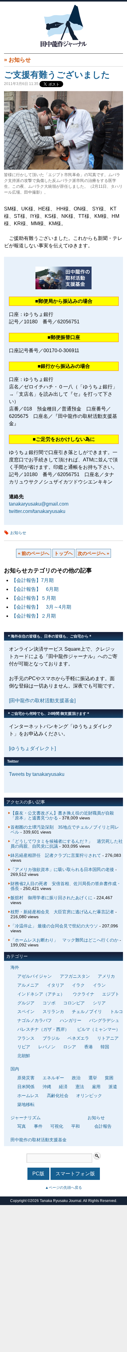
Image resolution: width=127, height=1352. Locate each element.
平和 (75, 1126)
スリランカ (53, 1011)
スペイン (26, 1011)
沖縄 (47, 1086)
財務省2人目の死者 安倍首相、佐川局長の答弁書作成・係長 (65, 886)
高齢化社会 (57, 1095)
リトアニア (108, 1038)
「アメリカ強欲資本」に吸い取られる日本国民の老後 (62, 869)
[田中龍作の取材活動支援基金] (42, 700)
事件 (38, 1126)
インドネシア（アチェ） (41, 994)
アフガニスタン (75, 976)
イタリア (55, 985)
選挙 (92, 1077)
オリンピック (89, 1095)
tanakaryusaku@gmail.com (38, 504)
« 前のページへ (33, 553)
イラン (99, 985)
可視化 (56, 1126)
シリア (99, 1002)
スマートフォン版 (75, 1173)
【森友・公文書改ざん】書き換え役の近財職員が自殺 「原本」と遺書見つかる (64, 815)
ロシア (69, 1046)
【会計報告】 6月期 (35, 589)
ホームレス (28, 1095)
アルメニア (28, 985)
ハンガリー (70, 1020)
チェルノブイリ (87, 1011)
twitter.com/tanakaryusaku (37, 511)
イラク (78, 985)
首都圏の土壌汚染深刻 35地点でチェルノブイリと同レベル (64, 829)
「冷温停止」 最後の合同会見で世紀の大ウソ (54, 925)
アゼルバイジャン (34, 976)
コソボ (49, 1002)
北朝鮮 (23, 1055)
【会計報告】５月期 (33, 598)
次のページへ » (93, 553)
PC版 (38, 1173)
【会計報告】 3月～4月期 (41, 607)
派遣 (113, 1086)
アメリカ (106, 976)
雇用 (96, 1086)
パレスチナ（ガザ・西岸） (43, 1029)
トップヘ (63, 553)
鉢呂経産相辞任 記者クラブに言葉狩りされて (55, 855)
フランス (26, 1038)
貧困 (109, 1077)
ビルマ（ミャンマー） (98, 1029)
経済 (63, 1086)
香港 (88, 1046)
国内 (14, 1068)
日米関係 (26, 1086)
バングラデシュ (104, 1020)
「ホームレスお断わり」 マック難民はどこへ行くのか (64, 940)
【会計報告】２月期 (33, 615)
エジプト (110, 994)
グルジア (26, 1002)
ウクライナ (83, 994)
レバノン (46, 1046)
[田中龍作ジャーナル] (63, 45)
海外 (14, 967)
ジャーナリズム (25, 1117)
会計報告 (103, 1126)
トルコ (116, 1011)
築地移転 (26, 1104)
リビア (23, 1046)
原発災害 (26, 1077)
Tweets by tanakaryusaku (36, 774)
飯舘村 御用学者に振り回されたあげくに (51, 897)
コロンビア (74, 1002)
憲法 (80, 1086)
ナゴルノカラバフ (34, 1020)
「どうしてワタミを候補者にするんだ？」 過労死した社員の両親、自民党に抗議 (66, 844)
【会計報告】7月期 (32, 580)
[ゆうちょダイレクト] (32, 748)
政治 (76, 1077)
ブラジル (51, 1038)
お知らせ (20, 60)
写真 (21, 1126)
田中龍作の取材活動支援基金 (38, 1139)
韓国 (104, 1046)
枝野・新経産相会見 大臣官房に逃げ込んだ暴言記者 (62, 911)
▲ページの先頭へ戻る (63, 1187)
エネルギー (53, 1077)
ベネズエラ (78, 1038)
